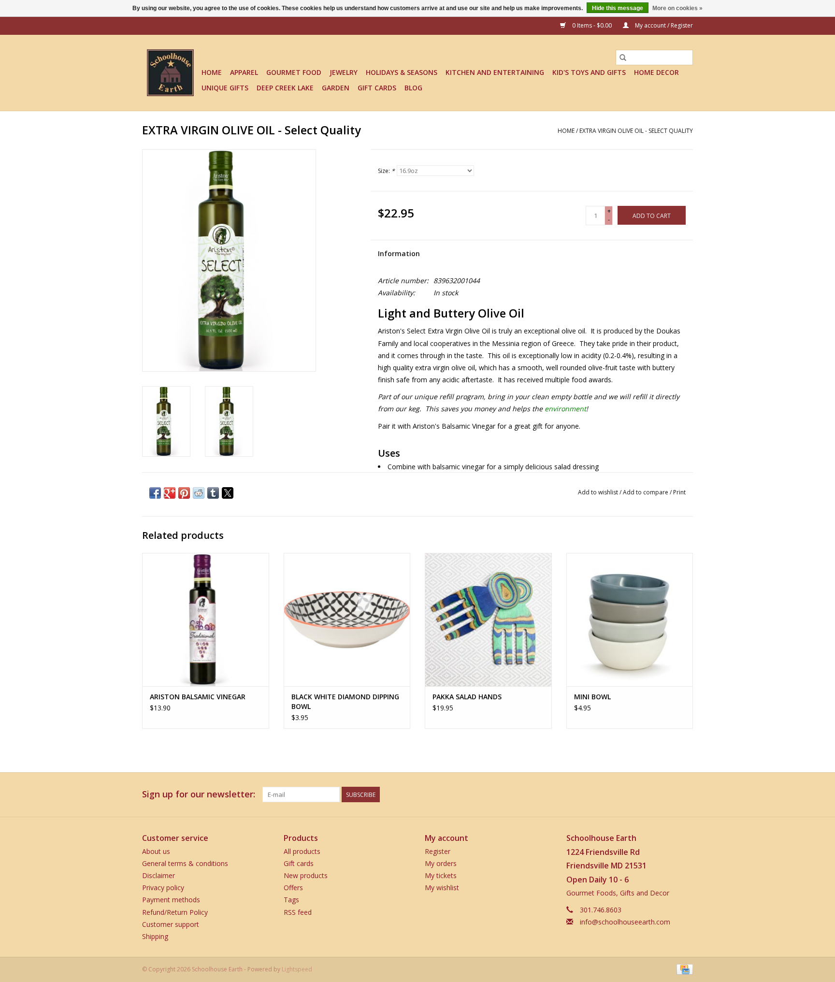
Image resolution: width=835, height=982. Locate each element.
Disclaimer (158, 875)
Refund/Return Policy (175, 912)
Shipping (155, 936)
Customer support (170, 924)
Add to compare (646, 492)
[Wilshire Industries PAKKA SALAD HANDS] (488, 619)
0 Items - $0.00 (592, 25)
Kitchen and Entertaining (495, 72)
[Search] (623, 57)
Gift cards (377, 87)
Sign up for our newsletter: (198, 794)
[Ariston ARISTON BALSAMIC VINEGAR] (205, 619)
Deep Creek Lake (285, 87)
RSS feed (298, 912)
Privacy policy (163, 887)
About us (156, 851)
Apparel (244, 72)
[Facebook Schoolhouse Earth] (633, 794)
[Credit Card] (683, 969)
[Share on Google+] (169, 493)
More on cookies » (677, 8)
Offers (293, 887)
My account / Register (663, 25)
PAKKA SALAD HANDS (467, 696)
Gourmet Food (293, 72)
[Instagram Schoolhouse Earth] (685, 794)
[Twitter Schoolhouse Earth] (650, 794)
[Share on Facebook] (155, 493)
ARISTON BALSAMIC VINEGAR (197, 696)
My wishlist (442, 887)
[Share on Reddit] (198, 493)
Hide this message (617, 8)
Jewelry (344, 72)
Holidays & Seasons (401, 72)
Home (212, 72)
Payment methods (171, 899)
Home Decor (656, 72)
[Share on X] (227, 493)
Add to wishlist (598, 492)
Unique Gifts (225, 87)
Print (679, 492)
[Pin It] (184, 493)
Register (437, 851)
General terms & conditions (185, 863)
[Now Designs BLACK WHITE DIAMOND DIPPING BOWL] (347, 619)
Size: (386, 171)
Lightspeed (297, 969)
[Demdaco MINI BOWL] (629, 619)
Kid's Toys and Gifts (589, 72)
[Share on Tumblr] (213, 493)
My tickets (441, 875)
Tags (291, 899)
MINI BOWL (592, 696)
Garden (335, 87)
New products (306, 875)
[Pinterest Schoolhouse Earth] (668, 794)
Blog (413, 87)
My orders (441, 863)
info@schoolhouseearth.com (625, 921)
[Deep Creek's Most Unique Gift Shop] (170, 72)
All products (302, 851)
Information (399, 253)
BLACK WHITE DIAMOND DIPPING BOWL (345, 701)
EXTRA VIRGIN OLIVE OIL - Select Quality (636, 131)
